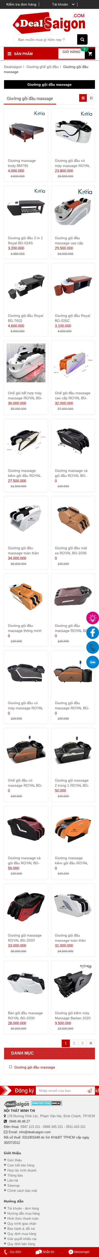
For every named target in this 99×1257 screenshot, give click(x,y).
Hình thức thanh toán (23, 1218)
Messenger (81, 1252)
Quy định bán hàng (21, 1244)
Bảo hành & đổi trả (21, 1229)
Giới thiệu (14, 1160)
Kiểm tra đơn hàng (21, 4)
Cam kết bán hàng (20, 1165)
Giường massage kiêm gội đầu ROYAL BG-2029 (71, 863)
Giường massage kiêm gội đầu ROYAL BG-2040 (24, 476)
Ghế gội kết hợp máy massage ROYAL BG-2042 (25, 398)
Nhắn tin (48, 1252)
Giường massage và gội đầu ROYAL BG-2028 (24, 863)
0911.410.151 (76, 1127)
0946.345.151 (53, 1127)
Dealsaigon (13, 67)
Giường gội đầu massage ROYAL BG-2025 (72, 708)
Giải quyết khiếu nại (22, 1239)
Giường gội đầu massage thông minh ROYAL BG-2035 (25, 631)
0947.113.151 (30, 1127)
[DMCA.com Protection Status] (46, 1103)
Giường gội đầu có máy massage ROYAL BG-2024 (25, 708)
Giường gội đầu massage (49, 84)
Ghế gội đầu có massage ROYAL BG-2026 (25, 785)
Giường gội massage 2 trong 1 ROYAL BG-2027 (72, 785)
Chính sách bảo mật (22, 1191)
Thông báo (15, 1175)
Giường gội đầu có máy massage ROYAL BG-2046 (72, 166)
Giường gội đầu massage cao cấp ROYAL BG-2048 (69, 243)
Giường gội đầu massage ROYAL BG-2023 (72, 631)
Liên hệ (12, 1180)
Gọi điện (15, 1252)
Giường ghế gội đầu (42, 67)
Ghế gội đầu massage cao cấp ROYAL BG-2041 (72, 398)
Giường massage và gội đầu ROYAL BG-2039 (71, 476)
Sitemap (13, 1185)
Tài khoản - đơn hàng (23, 1208)
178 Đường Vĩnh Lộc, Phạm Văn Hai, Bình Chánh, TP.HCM (51, 1116)
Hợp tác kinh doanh (21, 1170)
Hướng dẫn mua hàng (23, 1213)
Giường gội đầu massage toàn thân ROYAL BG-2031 (70, 940)
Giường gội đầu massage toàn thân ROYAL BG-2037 (23, 553)
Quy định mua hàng (21, 1234)
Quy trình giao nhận (21, 1224)
